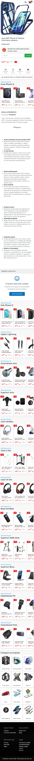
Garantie (6, 744)
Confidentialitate (24, 744)
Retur (5, 746)
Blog (20, 733)
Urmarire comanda (10, 733)
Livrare (6, 742)
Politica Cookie (23, 746)
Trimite (28, 55)
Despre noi (22, 731)
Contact (6, 731)
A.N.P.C (21, 748)
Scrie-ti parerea (17, 294)
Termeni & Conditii (24, 742)
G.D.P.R (21, 750)
